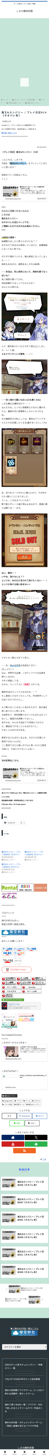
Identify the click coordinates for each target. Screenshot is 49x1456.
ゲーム (27, 1101)
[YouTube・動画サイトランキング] (9, 978)
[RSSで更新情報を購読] (24, 1150)
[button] (32, 1123)
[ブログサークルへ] (21, 1006)
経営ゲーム (20, 1104)
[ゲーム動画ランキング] (9, 982)
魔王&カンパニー (10, 1096)
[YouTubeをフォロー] (13, 1144)
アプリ (19, 1101)
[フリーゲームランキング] (38, 982)
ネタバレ (37, 1101)
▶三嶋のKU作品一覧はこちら (25, 1328)
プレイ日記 (8, 1104)
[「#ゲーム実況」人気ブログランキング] (11, 986)
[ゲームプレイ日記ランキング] (23, 982)
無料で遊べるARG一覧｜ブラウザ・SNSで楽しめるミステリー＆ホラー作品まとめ (23, 1408)
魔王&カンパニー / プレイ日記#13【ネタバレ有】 (12, 865)
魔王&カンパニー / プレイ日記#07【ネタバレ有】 (12, 853)
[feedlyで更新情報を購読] (36, 1144)
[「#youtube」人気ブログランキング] (31, 986)
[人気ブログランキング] (7, 995)
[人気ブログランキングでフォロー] (13, 999)
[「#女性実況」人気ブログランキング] (11, 991)
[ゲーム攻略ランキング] (23, 978)
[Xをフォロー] (36, 1137)
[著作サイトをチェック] (13, 1137)
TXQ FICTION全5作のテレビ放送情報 (22, 1379)
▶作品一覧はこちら (9, 133)
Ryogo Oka (8, 1101)
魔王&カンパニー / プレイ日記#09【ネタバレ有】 (35, 853)
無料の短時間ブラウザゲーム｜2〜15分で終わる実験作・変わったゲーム (24, 1392)
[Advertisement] (24, 43)
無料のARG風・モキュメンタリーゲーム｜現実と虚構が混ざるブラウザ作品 (23, 1424)
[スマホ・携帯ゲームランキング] (38, 978)
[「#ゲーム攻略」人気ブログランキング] (31, 991)
